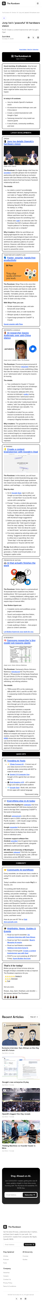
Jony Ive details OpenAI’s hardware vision (19, 142)
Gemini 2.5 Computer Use (19, 774)
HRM (6, 738)
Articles (14, 12)
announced (16, 816)
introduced (15, 672)
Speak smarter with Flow (13, 324)
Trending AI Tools (16, 760)
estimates (27, 805)
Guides (25, 1259)
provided (7, 173)
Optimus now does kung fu (17, 948)
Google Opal (16, 493)
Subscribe (29, 1195)
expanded (14, 827)
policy (26, 394)
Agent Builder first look (22, 958)
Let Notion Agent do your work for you (18, 632)
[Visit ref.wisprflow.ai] (21, 57)
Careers (6, 1276)
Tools (5, 1263)
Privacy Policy (7, 1283)
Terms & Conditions (9, 1286)
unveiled (14, 841)
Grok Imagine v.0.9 (17, 782)
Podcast (6, 1259)
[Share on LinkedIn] (38, 37)
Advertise (35, 49)
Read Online (22, 49)
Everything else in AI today (21, 801)
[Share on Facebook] (29, 37)
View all (34, 1017)
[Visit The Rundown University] (21, 463)
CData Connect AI (17, 764)
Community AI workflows (20, 870)
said (18, 221)
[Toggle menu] (37, 3)
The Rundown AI (6, 12)
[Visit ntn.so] (21, 576)
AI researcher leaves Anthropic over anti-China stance (17, 335)
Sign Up (29, 49)
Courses (25, 1256)
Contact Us (7, 1279)
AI (17, 12)
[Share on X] (33, 37)
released (16, 852)
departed (25, 367)
